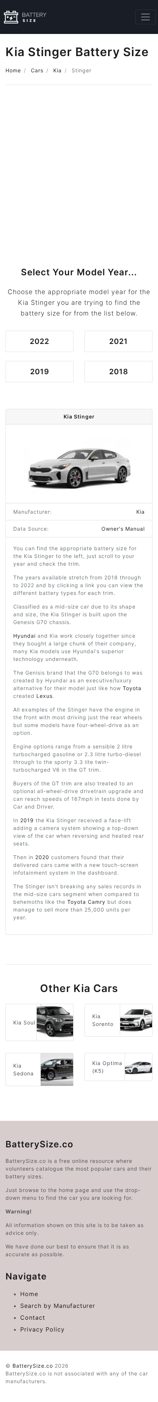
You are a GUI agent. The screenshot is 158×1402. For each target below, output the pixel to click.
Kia (57, 70)
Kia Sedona (23, 1069)
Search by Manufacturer (57, 1305)
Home (13, 70)
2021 (118, 341)
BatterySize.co (32, 1366)
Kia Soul (24, 1022)
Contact (32, 1317)
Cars (37, 70)
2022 (39, 341)
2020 (42, 857)
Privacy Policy (42, 1329)
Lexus (44, 696)
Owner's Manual (123, 529)
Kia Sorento (103, 1020)
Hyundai (24, 636)
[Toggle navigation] (145, 17)
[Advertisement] (79, 173)
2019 (39, 371)
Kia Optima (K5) (107, 1067)
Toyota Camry (86, 902)
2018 (118, 371)
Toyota (132, 688)
